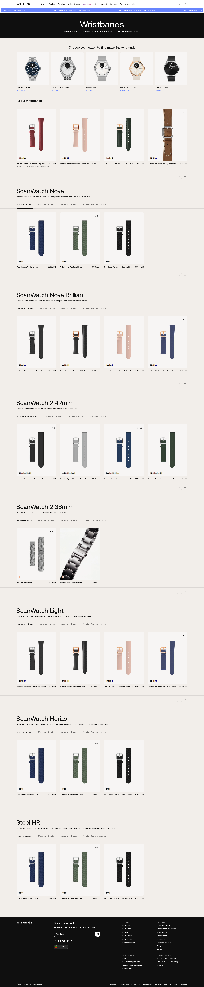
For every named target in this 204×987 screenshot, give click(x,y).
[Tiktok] (67, 940)
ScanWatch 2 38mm (128, 87)
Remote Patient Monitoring (167, 962)
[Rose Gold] (19, 577)
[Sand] (30, 473)
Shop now (11, 10)
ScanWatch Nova (23, 87)
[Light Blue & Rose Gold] (26, 473)
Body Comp (127, 936)
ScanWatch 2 (162, 932)
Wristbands (161, 939)
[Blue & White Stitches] (68, 158)
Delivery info (127, 969)
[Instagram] (59, 940)
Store (124, 958)
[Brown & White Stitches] (66, 158)
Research (160, 965)
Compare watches (164, 943)
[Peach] (63, 158)
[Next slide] (185, 176)
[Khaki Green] (23, 158)
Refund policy (173, 984)
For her (159, 949)
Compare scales (128, 943)
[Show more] (154, 975)
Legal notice (147, 984)
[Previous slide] (179, 176)
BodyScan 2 (127, 925)
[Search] (173, 4)
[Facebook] (55, 940)
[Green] (22, 158)
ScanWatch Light (161, 87)
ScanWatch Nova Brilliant (60, 87)
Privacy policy (113, 984)
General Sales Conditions (132, 965)
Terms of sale (124, 984)
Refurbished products (131, 962)
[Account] (179, 4)
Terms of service (136, 984)
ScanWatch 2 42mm (93, 87)
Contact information (160, 984)
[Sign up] (97, 934)
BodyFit (125, 932)
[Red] (19, 158)
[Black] (25, 158)
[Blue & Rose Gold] (20, 473)
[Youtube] (63, 940)
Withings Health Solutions (167, 958)
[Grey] (25, 473)
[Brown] (20, 158)
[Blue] (67, 158)
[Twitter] (72, 940)
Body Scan (126, 929)
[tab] (25, 205)
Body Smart (127, 939)
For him (160, 946)
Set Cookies (183, 984)
